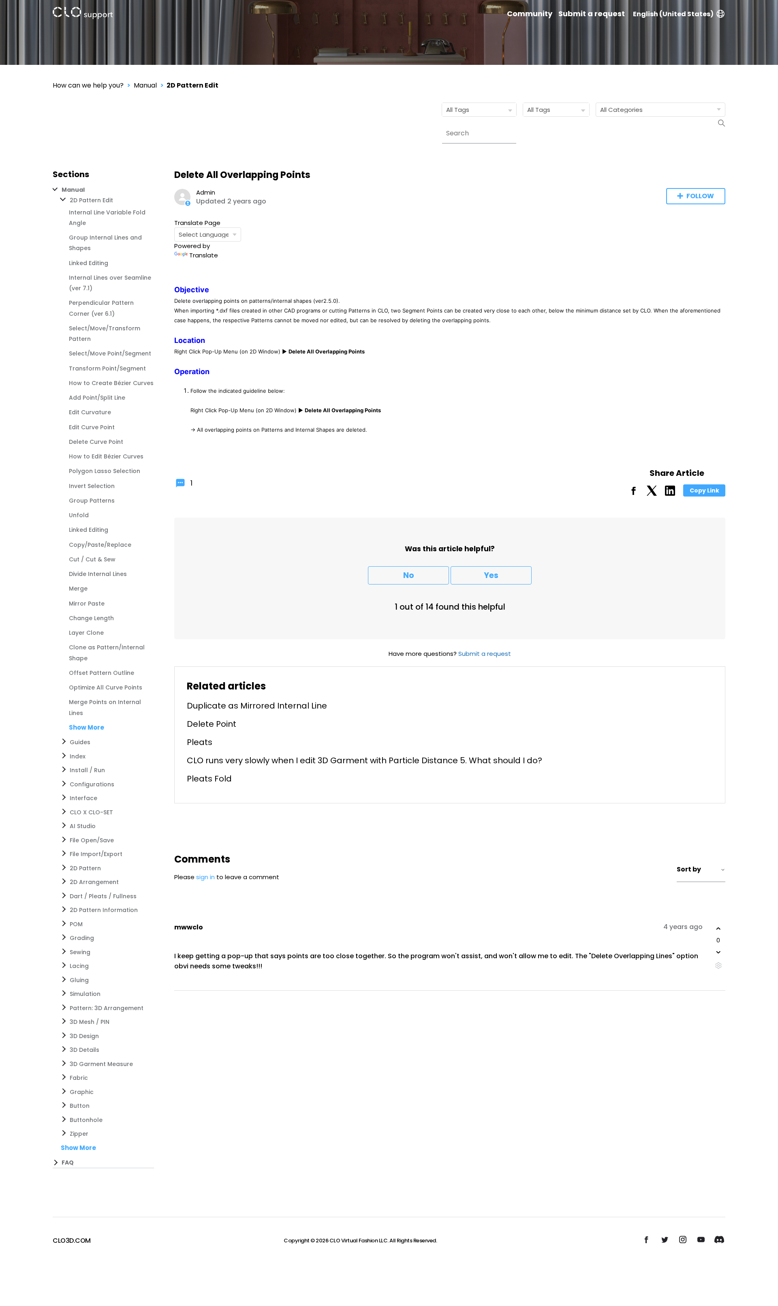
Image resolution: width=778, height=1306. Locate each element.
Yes (491, 575)
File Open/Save (92, 840)
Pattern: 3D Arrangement (106, 1008)
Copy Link (704, 490)
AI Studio (83, 826)
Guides (80, 742)
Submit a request (591, 14)
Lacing (79, 966)
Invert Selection (92, 486)
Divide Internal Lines (98, 574)
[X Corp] (652, 493)
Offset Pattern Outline (101, 673)
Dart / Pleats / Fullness (103, 896)
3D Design (84, 1036)
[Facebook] (633, 493)
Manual (145, 85)
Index (77, 756)
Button (80, 1106)
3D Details (84, 1050)
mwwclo (188, 927)
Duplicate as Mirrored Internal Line (257, 705)
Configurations (92, 784)
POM (76, 924)
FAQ (68, 1162)
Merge (78, 588)
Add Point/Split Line (97, 398)
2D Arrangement (94, 882)
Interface (83, 798)
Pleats (199, 742)
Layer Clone (86, 633)
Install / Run (87, 770)
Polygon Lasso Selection (104, 471)
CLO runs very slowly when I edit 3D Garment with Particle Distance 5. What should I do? (364, 760)
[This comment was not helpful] (718, 952)
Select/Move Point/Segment (110, 353)
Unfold (79, 515)
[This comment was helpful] (718, 929)
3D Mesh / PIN (89, 1022)
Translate (203, 255)
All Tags (457, 109)
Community (529, 14)
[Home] (83, 14)
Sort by (689, 869)
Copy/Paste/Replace (100, 545)
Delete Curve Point (96, 442)
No (408, 575)
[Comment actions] (718, 965)
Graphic (82, 1092)
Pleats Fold (209, 778)
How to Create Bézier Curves (111, 383)
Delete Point (211, 724)
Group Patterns (92, 501)
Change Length (91, 618)
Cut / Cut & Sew (92, 559)
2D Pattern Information (104, 910)
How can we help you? (88, 85)
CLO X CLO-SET (91, 812)
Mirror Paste (87, 603)
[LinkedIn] (670, 493)
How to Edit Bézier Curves (106, 456)
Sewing (80, 952)
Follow (700, 196)
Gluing (79, 980)
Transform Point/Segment (107, 368)
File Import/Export (96, 854)
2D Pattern (85, 868)
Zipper (79, 1134)
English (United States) (673, 14)
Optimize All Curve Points (105, 687)
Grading (82, 938)
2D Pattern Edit (192, 85)
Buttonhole (86, 1120)
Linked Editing (88, 263)
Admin (205, 192)
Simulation (85, 994)
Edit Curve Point (92, 427)
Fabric (79, 1078)
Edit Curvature (90, 412)
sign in (205, 877)
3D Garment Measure (101, 1064)
